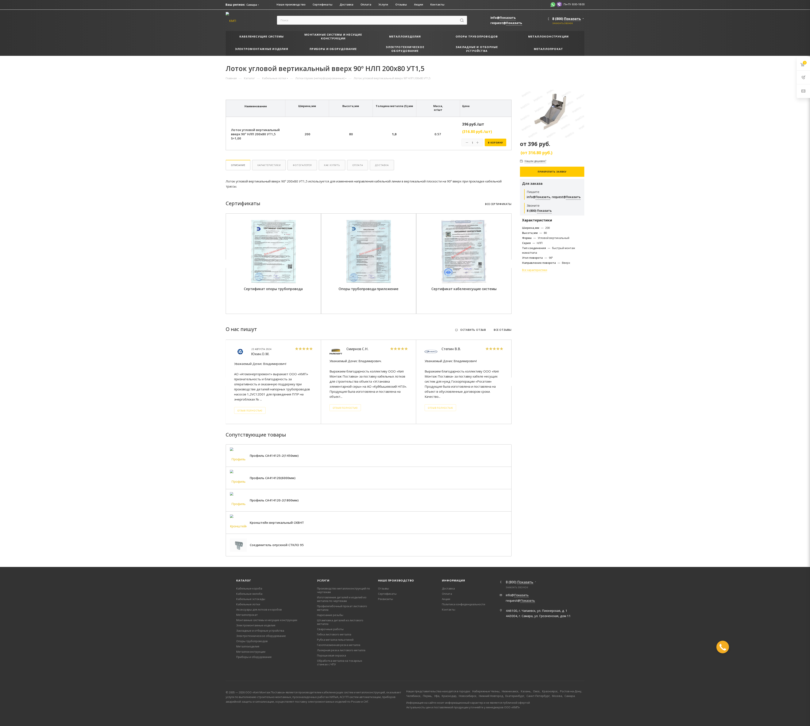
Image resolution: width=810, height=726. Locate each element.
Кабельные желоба (249, 594)
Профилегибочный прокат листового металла (342, 608)
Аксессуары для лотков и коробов (259, 609)
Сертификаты (387, 594)
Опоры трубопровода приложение (368, 289)
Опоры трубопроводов (252, 641)
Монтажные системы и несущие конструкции (266, 620)
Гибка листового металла (334, 634)
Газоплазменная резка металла (338, 645)
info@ (503, 17)
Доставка (382, 165)
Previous (226, 264)
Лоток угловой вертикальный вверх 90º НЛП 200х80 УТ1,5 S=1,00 (255, 134)
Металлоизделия (247, 646)
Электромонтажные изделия (255, 625)
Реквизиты (385, 599)
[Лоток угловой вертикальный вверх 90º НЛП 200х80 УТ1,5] (552, 113)
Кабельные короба (249, 588)
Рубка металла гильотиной (335, 640)
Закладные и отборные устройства (260, 630)
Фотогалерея (302, 165)
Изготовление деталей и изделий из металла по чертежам (341, 599)
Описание (238, 165)
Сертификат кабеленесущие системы (464, 289)
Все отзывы (503, 330)
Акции (446, 599)
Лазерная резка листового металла (341, 650)
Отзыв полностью (249, 410)
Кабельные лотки (248, 604)
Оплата (357, 165)
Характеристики (269, 165)
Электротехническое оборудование (261, 636)
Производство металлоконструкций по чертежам (343, 590)
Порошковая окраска (331, 655)
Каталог (243, 580)
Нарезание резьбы (330, 615)
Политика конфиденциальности (463, 604)
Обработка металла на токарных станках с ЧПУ (339, 662)
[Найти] (462, 20)
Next (510, 264)
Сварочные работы (330, 629)
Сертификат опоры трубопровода (273, 289)
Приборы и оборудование (254, 657)
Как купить (332, 165)
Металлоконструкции (250, 652)
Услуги (323, 580)
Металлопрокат (247, 615)
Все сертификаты (498, 204)
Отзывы (383, 588)
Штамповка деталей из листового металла (340, 622)
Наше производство (396, 580)
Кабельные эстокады (250, 599)
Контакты (448, 609)
